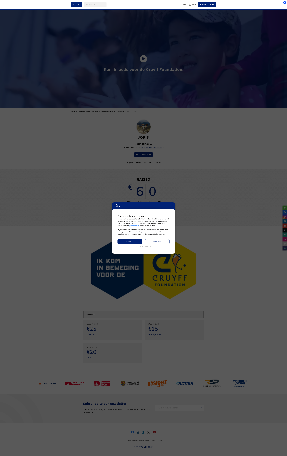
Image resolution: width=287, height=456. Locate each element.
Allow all (130, 241)
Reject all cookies (143, 247)
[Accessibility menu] (284, 2)
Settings (157, 241)
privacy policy (134, 226)
